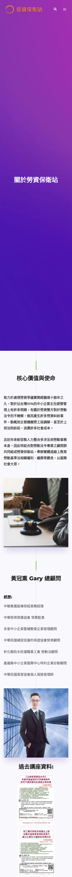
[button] (55, 9)
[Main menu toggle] (64, 9)
